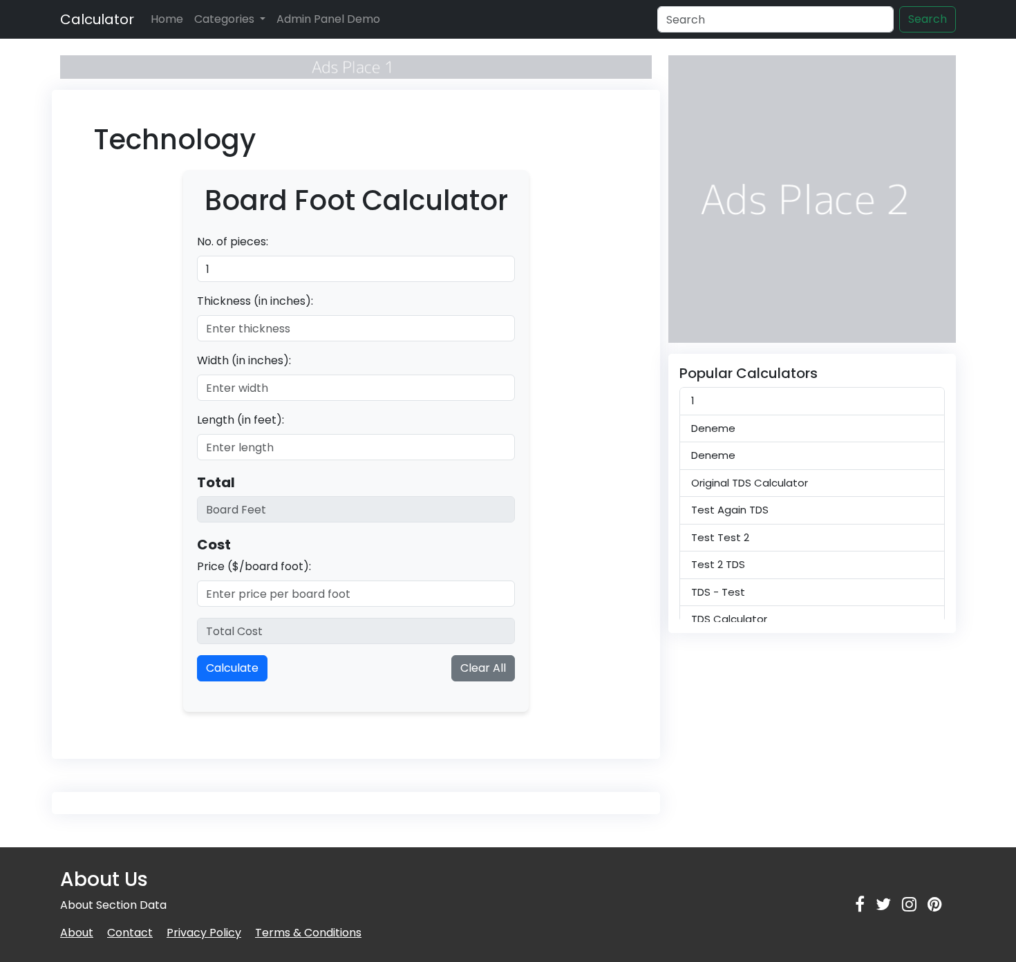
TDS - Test (718, 592)
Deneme (713, 428)
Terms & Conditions (308, 933)
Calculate (232, 668)
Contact (130, 933)
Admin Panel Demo (328, 19)
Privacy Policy (204, 933)
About (76, 933)
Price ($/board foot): (254, 566)
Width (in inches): (244, 360)
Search (927, 19)
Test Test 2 (720, 537)
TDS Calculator (729, 619)
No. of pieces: (232, 241)
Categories (225, 19)
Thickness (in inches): (255, 301)
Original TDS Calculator (749, 482)
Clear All (483, 668)
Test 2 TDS (718, 564)
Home (167, 19)
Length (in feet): (240, 420)
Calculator (97, 19)
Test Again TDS (730, 509)
